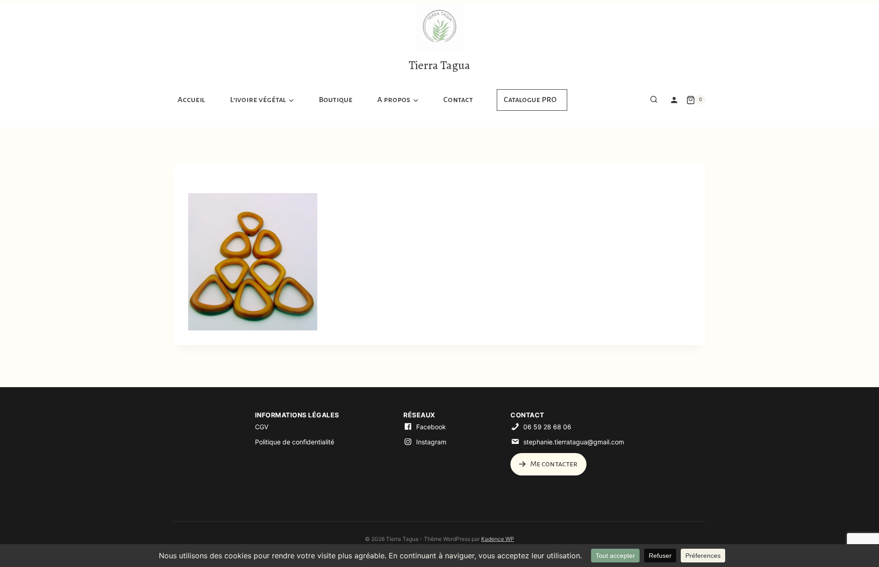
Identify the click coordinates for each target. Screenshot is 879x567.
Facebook (431, 427)
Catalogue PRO (530, 100)
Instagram (431, 442)
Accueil (191, 100)
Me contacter (553, 464)
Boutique (336, 100)
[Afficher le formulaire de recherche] (654, 100)
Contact (458, 100)
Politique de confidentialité (294, 442)
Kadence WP (497, 538)
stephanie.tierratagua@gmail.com (573, 442)
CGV (261, 427)
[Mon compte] (674, 100)
